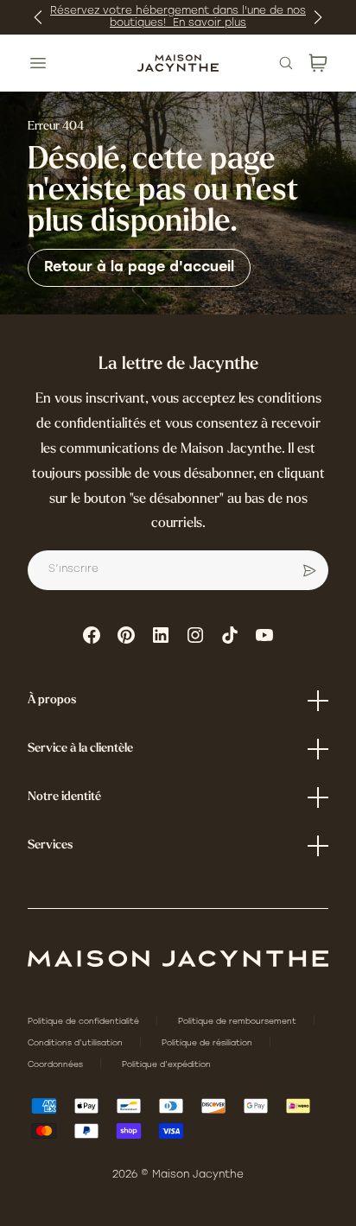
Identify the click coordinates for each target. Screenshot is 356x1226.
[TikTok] (229, 635)
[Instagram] (195, 635)
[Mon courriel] (309, 570)
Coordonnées (57, 1065)
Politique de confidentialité (85, 1022)
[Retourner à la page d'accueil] (178, 958)
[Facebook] (91, 635)
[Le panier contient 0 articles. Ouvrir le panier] (318, 63)
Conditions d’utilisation (76, 1043)
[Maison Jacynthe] (177, 63)
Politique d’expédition (166, 1065)
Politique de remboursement (238, 1022)
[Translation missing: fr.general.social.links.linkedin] (160, 635)
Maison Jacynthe (198, 1175)
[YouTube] (264, 635)
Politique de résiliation (208, 1043)
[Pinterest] (126, 635)
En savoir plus (209, 23)
